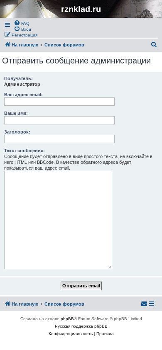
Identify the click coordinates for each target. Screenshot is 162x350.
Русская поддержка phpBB (81, 326)
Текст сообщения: (24, 150)
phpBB (67, 318)
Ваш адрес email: (23, 94)
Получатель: (18, 78)
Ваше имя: (16, 113)
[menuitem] (21, 23)
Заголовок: (17, 131)
